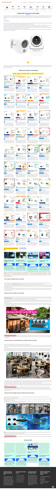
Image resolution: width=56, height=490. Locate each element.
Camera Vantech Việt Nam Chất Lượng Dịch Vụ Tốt (12, 75)
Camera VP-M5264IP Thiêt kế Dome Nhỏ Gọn (20, 85)
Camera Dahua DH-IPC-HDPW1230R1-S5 (40, 272)
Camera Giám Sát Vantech (20, 476)
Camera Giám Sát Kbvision (20, 479)
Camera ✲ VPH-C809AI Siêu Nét (21, 119)
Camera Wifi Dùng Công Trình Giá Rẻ (44, 261)
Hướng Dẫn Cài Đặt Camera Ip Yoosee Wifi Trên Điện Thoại (20, 274)
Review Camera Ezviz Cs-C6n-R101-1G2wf (32, 261)
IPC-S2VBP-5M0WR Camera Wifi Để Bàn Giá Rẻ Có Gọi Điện (19, 273)
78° (21, 73)
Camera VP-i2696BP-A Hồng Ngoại (9, 102)
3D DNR (36, 73)
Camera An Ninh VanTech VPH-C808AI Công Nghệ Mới (32, 119)
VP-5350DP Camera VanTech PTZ (9, 221)
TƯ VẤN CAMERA (24, 2)
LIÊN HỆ (49, 2)
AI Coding (39, 73)
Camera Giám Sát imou (20, 480)
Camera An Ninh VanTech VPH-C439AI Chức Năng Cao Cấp (21, 136)
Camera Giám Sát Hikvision (21, 477)
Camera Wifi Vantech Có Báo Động (28, 13)
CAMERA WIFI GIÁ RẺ (38, 2)
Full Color (28, 73)
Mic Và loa (14, 73)
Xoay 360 (33, 73)
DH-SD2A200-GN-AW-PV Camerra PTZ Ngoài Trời (20, 261)
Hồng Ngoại (24, 73)
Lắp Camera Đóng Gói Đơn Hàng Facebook (44, 456)
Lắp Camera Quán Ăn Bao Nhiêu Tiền (21, 456)
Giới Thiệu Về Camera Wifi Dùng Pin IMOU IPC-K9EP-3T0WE (38, 274)
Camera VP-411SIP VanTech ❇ (8, 85)
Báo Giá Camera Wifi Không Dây (9, 456)
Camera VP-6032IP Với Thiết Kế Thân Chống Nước (32, 188)
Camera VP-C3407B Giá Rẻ (43, 136)
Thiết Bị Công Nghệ (45, 2)
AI (30, 73)
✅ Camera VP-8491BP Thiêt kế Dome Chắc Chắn (32, 171)
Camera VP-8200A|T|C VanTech (9, 187)
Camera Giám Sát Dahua (20, 475)
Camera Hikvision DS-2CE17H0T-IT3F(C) (28, 272)
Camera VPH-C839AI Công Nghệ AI (21, 102)
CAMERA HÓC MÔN (6, 2)
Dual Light (18, 73)
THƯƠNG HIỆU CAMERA (31, 2)
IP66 (42, 73)
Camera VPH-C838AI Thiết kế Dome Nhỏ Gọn (43, 102)
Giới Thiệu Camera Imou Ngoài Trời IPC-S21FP (35, 273)
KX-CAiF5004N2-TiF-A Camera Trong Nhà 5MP (14, 272)
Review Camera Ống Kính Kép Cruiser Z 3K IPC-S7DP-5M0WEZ (9, 261)
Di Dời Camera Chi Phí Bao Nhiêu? (32, 452)
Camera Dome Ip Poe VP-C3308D (21, 153)
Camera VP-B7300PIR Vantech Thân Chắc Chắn (20, 171)
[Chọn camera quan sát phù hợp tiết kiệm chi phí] (51, 8)
